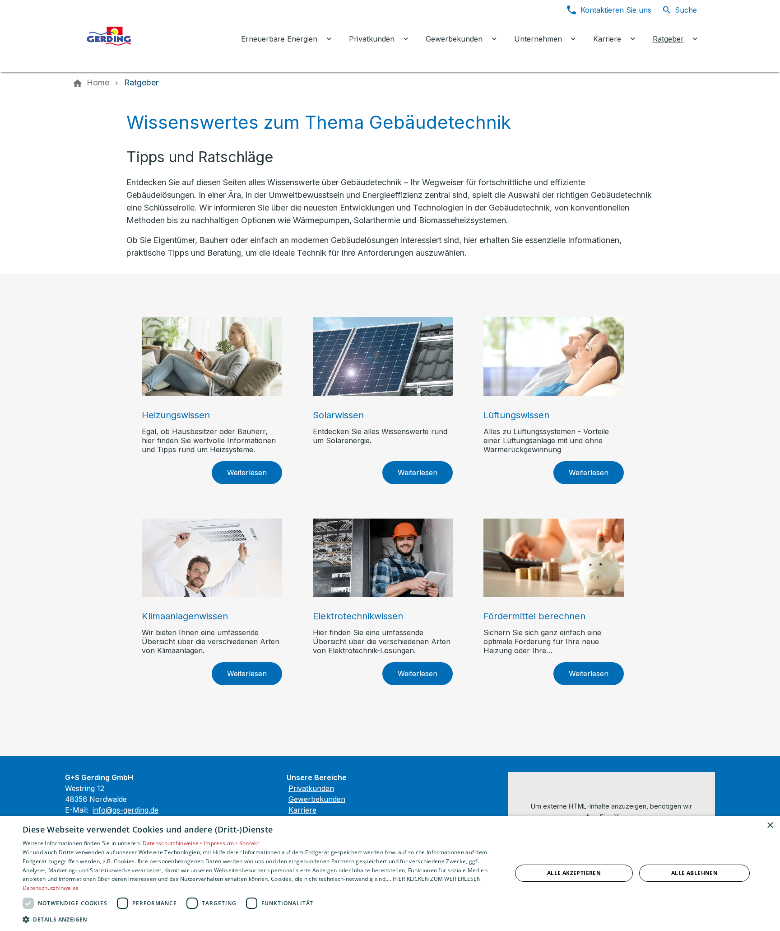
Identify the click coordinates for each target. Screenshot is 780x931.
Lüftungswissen (516, 415)
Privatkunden (311, 788)
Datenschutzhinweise (51, 888)
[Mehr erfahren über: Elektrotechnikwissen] (383, 558)
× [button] (769, 825)
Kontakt (249, 843)
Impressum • (221, 843)
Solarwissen (338, 415)
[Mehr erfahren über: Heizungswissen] (212, 356)
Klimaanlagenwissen (185, 616)
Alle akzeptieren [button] (574, 873)
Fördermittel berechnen (534, 616)
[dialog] (390, 873)
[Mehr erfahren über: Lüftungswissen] (553, 356)
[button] (260, 919)
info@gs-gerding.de (125, 809)
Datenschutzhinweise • (173, 843)
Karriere (302, 809)
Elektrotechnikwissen (358, 616)
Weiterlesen (247, 472)
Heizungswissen (176, 415)
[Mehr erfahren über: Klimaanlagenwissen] (212, 558)
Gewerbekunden (316, 799)
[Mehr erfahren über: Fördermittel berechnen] (553, 558)
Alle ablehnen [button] (694, 873)
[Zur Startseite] (151, 36)
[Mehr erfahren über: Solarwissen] (383, 356)
